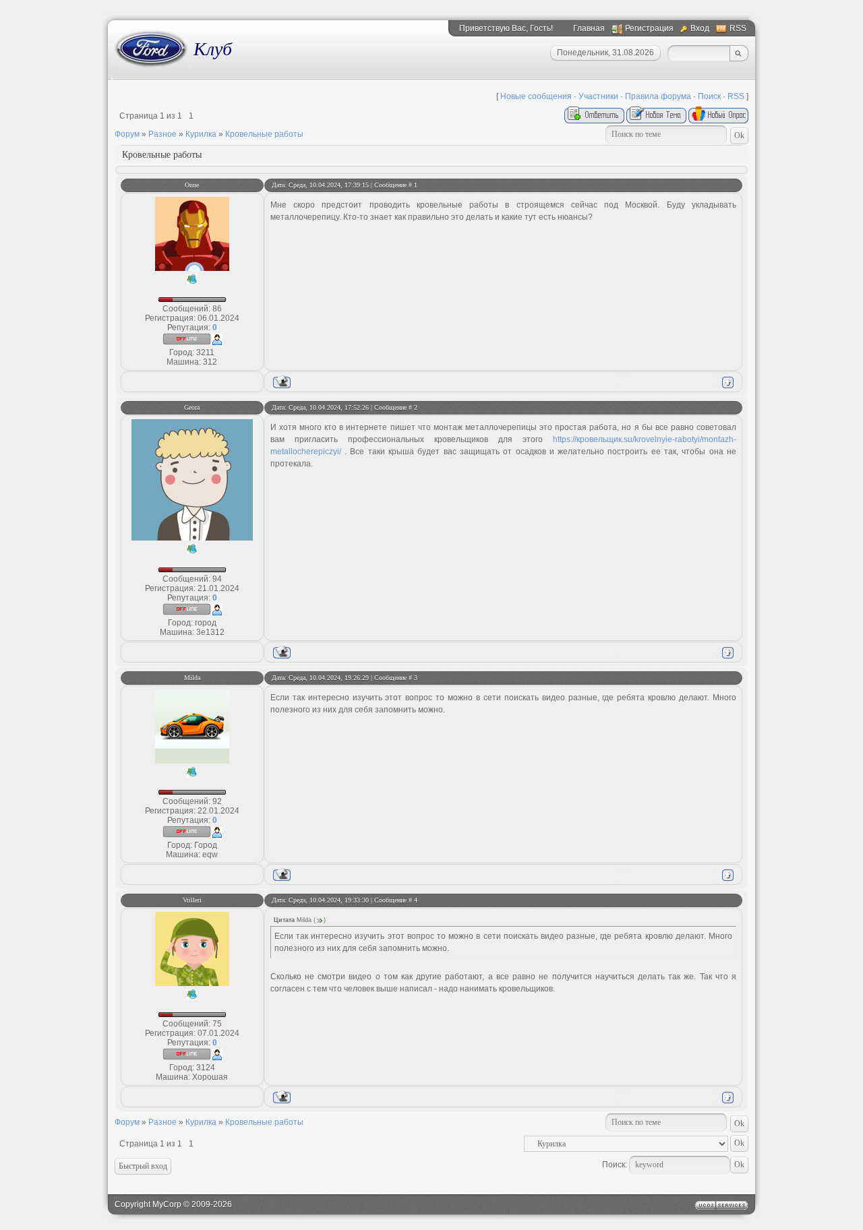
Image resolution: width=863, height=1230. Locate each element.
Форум (127, 134)
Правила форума (658, 96)
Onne (192, 185)
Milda (192, 677)
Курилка (200, 134)
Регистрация (649, 28)
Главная (589, 28)
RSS (738, 28)
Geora (192, 407)
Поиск (709, 96)
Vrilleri (192, 900)
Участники (598, 96)
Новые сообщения (536, 96)
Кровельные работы (264, 134)
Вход (699, 28)
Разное (162, 134)
